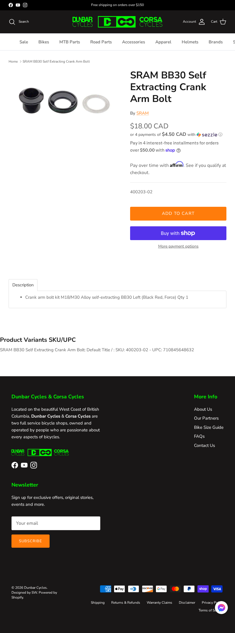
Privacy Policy (213, 602)
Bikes (43, 42)
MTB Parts (69, 42)
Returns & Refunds (125, 602)
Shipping (98, 602)
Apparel (163, 42)
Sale (23, 42)
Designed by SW (24, 592)
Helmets (190, 42)
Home (13, 61)
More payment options (178, 246)
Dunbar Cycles (35, 587)
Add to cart (178, 213)
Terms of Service (211, 610)
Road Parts (101, 42)
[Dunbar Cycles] (117, 22)
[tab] (23, 285)
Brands (216, 42)
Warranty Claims (159, 602)
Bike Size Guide (209, 427)
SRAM (142, 113)
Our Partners (206, 418)
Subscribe (30, 541)
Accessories (133, 42)
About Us (203, 409)
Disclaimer (187, 602)
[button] (176, 134)
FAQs (199, 436)
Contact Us (204, 445)
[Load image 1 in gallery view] (63, 100)
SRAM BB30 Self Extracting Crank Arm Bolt (56, 61)
